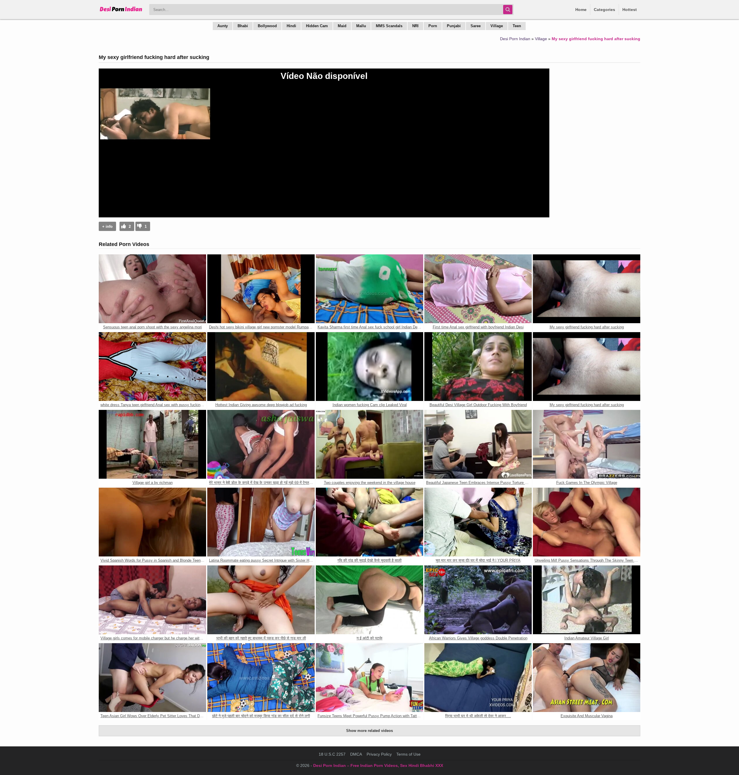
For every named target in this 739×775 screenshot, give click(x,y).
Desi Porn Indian (515, 38)
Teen (517, 26)
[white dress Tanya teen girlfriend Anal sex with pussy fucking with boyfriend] (152, 366)
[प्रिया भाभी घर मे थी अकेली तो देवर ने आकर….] (478, 677)
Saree (476, 26)
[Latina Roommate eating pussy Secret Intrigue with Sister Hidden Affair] (261, 522)
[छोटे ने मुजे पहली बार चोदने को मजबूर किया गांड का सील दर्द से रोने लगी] (261, 677)
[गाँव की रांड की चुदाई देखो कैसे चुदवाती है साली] (369, 522)
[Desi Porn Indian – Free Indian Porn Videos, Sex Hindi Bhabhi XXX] (121, 11)
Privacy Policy (379, 754)
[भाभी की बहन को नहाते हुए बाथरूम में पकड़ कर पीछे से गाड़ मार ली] (261, 599)
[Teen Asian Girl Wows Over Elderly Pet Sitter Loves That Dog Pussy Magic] (152, 677)
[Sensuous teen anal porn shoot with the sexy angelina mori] (152, 288)
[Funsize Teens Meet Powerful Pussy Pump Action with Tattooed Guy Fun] (369, 677)
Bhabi (243, 26)
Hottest (629, 9)
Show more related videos (369, 730)
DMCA (356, 754)
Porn (432, 26)
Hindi (291, 26)
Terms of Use (408, 754)
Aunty (222, 26)
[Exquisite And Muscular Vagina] (586, 677)
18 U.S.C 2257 (332, 754)
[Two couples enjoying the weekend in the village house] (369, 444)
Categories (604, 9)
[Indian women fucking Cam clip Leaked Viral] (369, 366)
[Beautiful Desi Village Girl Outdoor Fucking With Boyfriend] (478, 366)
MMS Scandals (389, 26)
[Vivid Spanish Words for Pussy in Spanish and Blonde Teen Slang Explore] (152, 522)
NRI (415, 26)
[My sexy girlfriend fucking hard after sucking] (586, 288)
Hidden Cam (317, 26)
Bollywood (267, 26)
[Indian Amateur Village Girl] (586, 599)
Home (581, 9)
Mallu (361, 26)
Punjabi (454, 26)
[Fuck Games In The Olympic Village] (586, 444)
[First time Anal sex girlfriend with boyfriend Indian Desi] (478, 288)
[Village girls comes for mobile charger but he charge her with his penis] (152, 599)
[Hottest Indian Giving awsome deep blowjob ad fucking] (261, 366)
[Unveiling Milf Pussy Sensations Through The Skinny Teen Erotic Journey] (586, 522)
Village (496, 26)
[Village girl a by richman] (152, 444)
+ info (107, 226)
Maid (342, 26)
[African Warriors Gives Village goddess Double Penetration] (478, 599)
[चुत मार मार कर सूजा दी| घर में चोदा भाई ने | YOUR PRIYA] (478, 522)
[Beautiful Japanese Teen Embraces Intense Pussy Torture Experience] (478, 444)
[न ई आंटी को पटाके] (369, 599)
